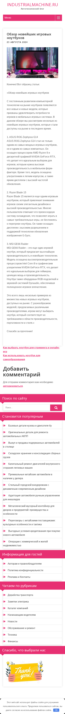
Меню (8, 17)
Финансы (13, 641)
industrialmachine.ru (32, 4)
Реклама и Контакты (19, 577)
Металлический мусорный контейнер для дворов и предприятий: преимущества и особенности (28, 510)
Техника (12, 634)
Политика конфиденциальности (25, 570)
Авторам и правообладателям (25, 563)
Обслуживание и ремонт (21, 628)
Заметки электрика (18, 601)
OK (56, 710)
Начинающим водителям (22, 615)
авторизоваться (13, 386)
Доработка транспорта (20, 595)
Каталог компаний (18, 608)
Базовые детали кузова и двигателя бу (30, 425)
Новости (12, 621)
